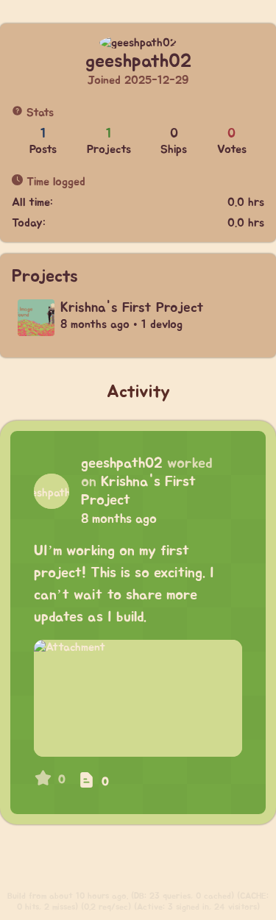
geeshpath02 (122, 463)
